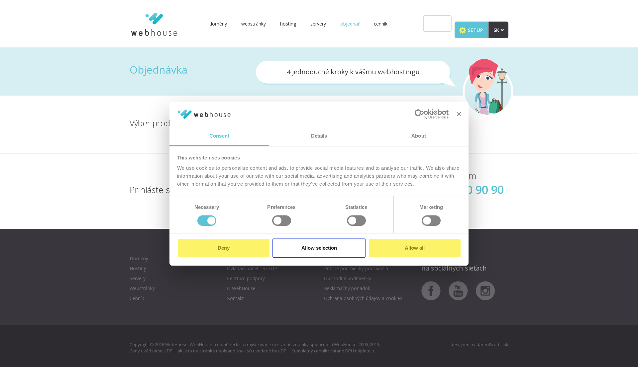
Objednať (350, 24)
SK (496, 30)
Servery (318, 24)
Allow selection (319, 248)
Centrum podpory (246, 278)
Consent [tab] (219, 136)
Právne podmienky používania (356, 268)
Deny (224, 248)
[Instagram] (485, 290)
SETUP (475, 30)
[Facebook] (434, 290)
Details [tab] (319, 136)
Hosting (288, 24)
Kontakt (235, 298)
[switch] (281, 220)
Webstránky (253, 24)
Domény (218, 24)
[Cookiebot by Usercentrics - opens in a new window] (419, 114)
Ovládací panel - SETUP (252, 268)
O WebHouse (241, 288)
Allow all (415, 248)
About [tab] (418, 136)
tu (373, 351)
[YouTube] (462, 290)
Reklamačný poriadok (347, 288)
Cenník (380, 24)
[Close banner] (459, 114)
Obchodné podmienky (347, 278)
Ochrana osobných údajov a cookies (363, 298)
